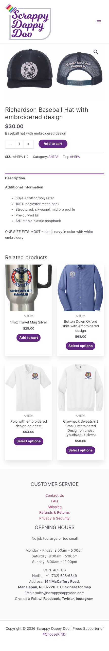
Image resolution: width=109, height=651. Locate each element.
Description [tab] (15, 178)
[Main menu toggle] (99, 22)
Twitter (68, 599)
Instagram (85, 599)
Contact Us (54, 495)
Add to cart (53, 144)
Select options (80, 346)
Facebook (51, 599)
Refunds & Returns (54, 512)
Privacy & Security (54, 518)
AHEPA (53, 157)
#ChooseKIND (54, 634)
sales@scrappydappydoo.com (59, 593)
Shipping (55, 507)
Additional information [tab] (24, 187)
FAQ (54, 501)
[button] (95, 51)
